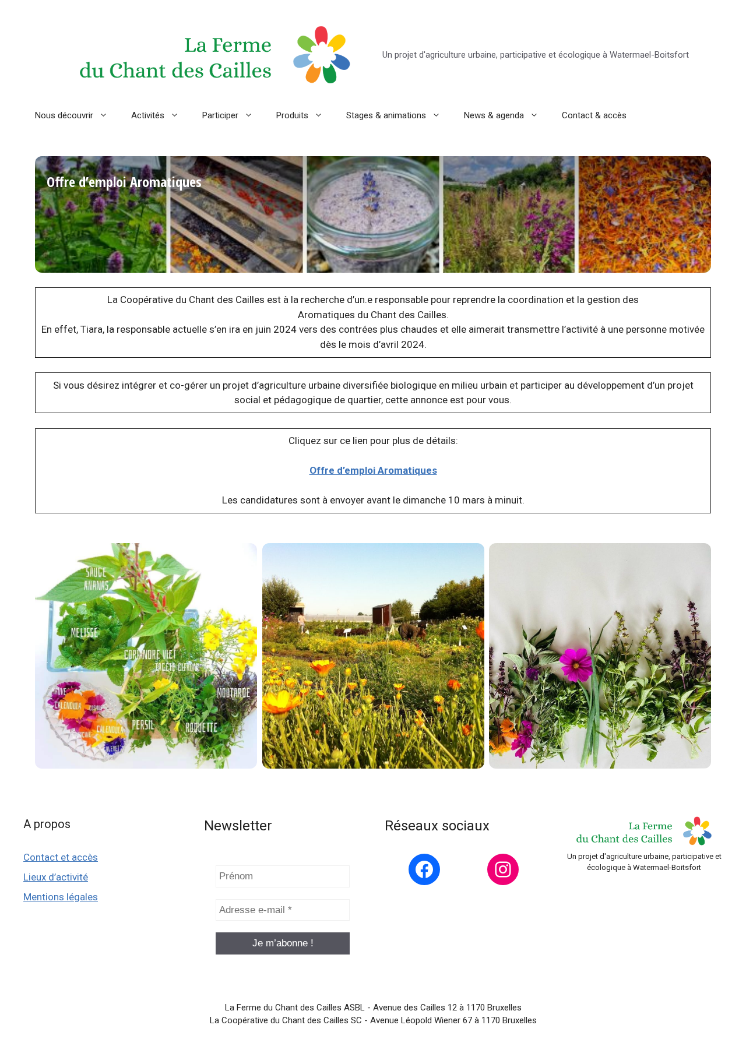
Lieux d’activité (55, 877)
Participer (220, 115)
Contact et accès (60, 857)
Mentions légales (60, 897)
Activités (147, 115)
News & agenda (494, 115)
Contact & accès (594, 115)
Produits (292, 115)
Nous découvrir (64, 115)
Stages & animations (386, 115)
